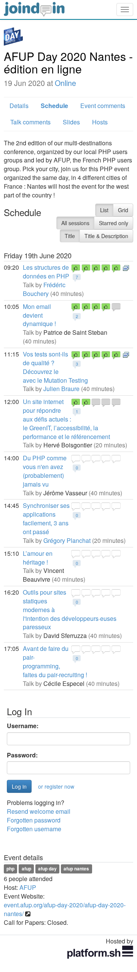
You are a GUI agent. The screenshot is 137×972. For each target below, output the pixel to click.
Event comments (102, 105)
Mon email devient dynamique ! (39, 315)
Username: (22, 726)
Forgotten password (34, 820)
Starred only (113, 223)
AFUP (27, 887)
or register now (56, 786)
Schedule (54, 105)
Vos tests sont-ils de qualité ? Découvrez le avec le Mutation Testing (55, 367)
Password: (22, 755)
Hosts (100, 122)
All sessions (75, 223)
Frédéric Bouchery (44, 289)
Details (19, 105)
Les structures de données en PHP (46, 271)
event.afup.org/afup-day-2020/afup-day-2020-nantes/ (65, 909)
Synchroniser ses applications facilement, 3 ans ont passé (46, 518)
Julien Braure (61, 388)
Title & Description (106, 236)
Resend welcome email (38, 811)
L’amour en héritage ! (38, 557)
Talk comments (30, 122)
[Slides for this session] (126, 267)
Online (65, 83)
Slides (71, 122)
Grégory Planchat (67, 540)
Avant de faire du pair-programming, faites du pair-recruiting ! (55, 661)
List (104, 210)
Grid (123, 210)
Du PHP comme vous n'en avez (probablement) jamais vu (45, 470)
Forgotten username (34, 828)
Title (70, 236)
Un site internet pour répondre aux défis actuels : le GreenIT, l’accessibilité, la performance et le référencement (66, 419)
